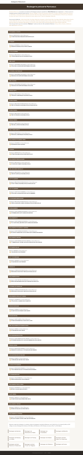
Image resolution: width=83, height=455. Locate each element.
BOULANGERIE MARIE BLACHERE (16, 159)
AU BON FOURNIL (13, 100)
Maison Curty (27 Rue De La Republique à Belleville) (45, 16)
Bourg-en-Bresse (58, 23)
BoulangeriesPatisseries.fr (14, 11)
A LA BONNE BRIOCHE (14, 374)
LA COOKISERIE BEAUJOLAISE (16, 198)
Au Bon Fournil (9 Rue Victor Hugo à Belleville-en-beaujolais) (33, 19)
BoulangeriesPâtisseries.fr (18, 1)
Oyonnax (64, 23)
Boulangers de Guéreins (15, 431)
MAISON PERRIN (13, 120)
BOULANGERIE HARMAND (15, 237)
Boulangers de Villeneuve (47, 444)
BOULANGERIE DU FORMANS (15, 413)
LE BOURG (11, 149)
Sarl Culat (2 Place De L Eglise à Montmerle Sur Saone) (40, 14)
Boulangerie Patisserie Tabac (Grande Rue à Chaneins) (51, 20)
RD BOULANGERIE (13, 208)
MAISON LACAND (13, 345)
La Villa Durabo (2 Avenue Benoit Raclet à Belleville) (19, 14)
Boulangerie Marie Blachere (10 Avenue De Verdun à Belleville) (31, 22)
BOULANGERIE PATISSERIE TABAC (17, 139)
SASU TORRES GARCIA (14, 129)
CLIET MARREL (12, 394)
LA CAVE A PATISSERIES (15, 364)
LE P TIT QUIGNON (13, 188)
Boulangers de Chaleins (46, 437)
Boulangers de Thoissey (30, 437)
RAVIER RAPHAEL (13, 315)
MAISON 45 (12, 266)
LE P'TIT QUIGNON (13, 178)
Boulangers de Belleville (62, 431)
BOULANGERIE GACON (14, 276)
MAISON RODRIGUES (14, 306)
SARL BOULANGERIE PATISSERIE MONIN (18, 325)
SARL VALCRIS (12, 80)
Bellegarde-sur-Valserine (17, 25)
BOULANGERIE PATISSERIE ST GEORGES (18, 227)
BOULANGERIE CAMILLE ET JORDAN (17, 296)
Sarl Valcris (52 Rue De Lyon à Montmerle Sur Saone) (24, 16)
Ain (64, 11)
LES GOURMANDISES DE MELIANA (17, 355)
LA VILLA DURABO (13, 51)
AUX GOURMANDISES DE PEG (15, 335)
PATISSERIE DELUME (14, 247)
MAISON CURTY (13, 90)
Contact (49, 452)
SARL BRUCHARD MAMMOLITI (16, 169)
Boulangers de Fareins (61, 444)
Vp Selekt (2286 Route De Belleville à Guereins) (63, 13)
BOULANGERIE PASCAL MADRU (16, 384)
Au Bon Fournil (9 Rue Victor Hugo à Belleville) (54, 19)
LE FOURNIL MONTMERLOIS (15, 71)
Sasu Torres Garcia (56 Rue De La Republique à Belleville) (29, 20)
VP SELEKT (11, 41)
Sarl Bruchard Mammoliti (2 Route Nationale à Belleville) (55, 22)
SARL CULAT (12, 61)
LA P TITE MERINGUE (14, 257)
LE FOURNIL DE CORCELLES (15, 286)
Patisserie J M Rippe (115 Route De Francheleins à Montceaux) (42, 13)
